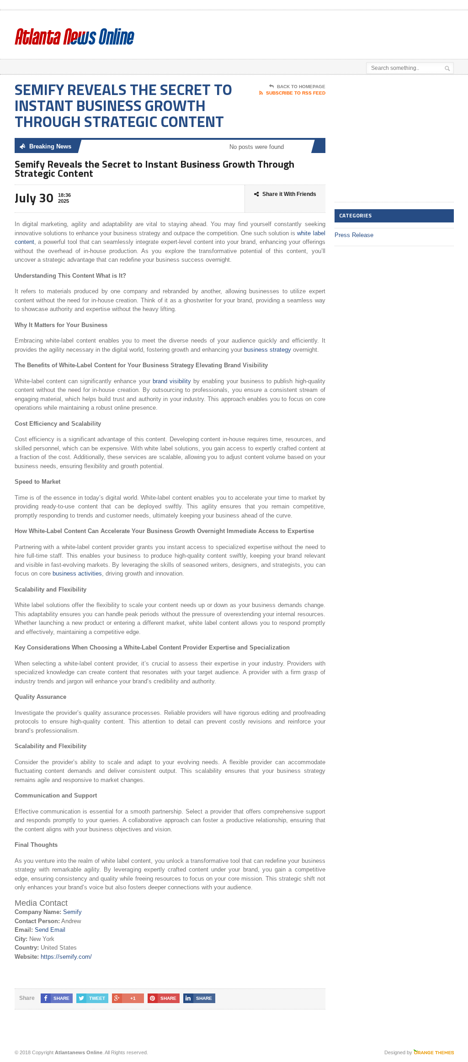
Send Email (50, 929)
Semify (72, 912)
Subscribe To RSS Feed (295, 92)
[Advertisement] (253, 33)
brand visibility (172, 381)
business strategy (267, 349)
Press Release (354, 235)
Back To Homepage (301, 86)
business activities (77, 573)
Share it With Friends (289, 194)
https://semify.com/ (66, 956)
